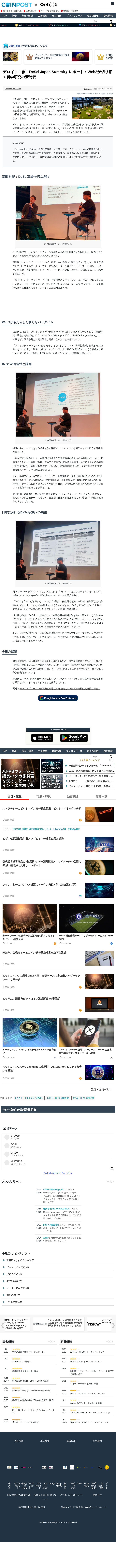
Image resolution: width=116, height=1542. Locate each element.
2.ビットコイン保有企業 (58, 1098)
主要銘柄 (42, 15)
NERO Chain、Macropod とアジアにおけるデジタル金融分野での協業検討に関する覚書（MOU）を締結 (65, 1323)
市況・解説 (27, 15)
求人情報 (45, 1441)
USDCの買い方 (14, 1274)
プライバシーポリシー (71, 1495)
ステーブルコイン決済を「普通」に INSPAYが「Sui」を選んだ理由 (62, 1228)
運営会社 (97, 1495)
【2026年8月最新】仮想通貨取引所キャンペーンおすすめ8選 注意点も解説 (46, 829)
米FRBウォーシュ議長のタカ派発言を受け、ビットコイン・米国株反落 (29, 937)
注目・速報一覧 (100, 1089)
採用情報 (108, 15)
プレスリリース (74, 15)
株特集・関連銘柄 (70, 11)
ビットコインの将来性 (12, 11)
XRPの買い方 (13, 1295)
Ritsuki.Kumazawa (13, 89)
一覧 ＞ (110, 760)
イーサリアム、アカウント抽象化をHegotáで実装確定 (29, 1051)
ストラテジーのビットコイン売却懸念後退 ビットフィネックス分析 (42, 808)
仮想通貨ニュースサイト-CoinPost (63, 1523)
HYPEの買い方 (14, 1302)
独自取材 (88, 89)
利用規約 (97, 1441)
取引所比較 (93, 15)
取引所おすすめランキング (20, 1260)
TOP (4, 15)
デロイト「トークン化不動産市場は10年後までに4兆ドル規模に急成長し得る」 (60, 688)
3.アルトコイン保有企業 (83, 1098)
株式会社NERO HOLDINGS (56, 1208)
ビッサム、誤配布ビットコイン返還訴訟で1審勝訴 (31, 998)
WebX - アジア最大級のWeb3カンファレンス (84, 1507)
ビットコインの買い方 (18, 1267)
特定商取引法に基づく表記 (32, 1507)
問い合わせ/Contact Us (18, 1495)
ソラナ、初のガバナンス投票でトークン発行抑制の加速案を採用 (39, 884)
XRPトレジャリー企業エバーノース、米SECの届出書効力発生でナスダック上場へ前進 (85, 1051)
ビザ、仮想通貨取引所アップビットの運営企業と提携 (33, 838)
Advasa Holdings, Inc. (54, 1189)
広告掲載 (18, 1441)
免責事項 (71, 1441)
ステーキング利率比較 (50, 11)
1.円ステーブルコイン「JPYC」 (29, 1098)
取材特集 (56, 15)
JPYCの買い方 (14, 1281)
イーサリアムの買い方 (18, 1288)
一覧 (109, 1181)
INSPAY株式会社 (51, 1225)
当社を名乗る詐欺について (45, 1497)
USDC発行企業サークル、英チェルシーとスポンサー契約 (86, 937)
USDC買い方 (31, 11)
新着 (14, 15)
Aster (46, 1238)
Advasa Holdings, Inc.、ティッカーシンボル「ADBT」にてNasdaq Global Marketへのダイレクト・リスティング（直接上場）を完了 (61, 1195)
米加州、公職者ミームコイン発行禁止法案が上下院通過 (34, 952)
